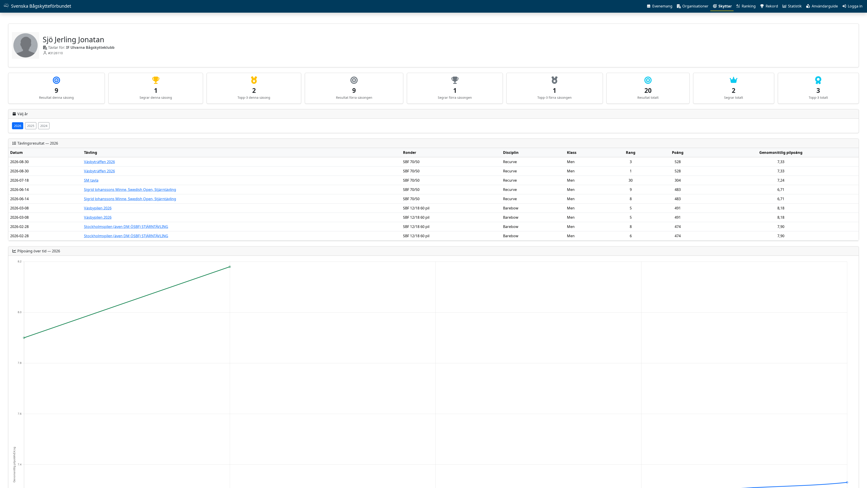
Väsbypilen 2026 (98, 208)
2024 (43, 126)
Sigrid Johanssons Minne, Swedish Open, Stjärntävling (130, 189)
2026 (17, 126)
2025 (30, 126)
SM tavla (91, 180)
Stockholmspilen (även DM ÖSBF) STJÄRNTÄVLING (126, 226)
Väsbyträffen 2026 (99, 161)
